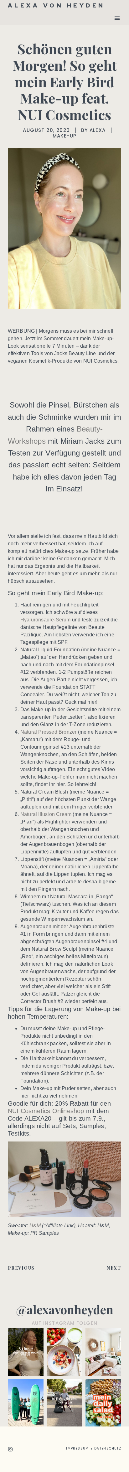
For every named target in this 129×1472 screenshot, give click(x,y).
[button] (117, 18)
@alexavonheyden (64, 1309)
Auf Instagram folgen (65, 1323)
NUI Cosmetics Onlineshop (46, 1111)
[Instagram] (10, 1449)
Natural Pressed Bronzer (48, 732)
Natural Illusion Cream (45, 814)
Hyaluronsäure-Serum (45, 619)
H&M (35, 1225)
